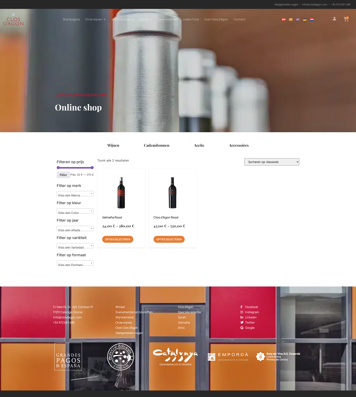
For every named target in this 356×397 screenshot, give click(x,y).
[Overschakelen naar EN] (297, 19)
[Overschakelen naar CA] (290, 19)
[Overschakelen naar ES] (283, 19)
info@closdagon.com (67, 317)
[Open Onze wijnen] (104, 19)
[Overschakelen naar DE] (304, 19)
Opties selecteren (117, 239)
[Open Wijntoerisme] (132, 19)
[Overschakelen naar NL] (311, 19)
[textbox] (75, 195)
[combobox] (75, 193)
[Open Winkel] (151, 19)
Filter (63, 175)
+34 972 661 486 (64, 322)
